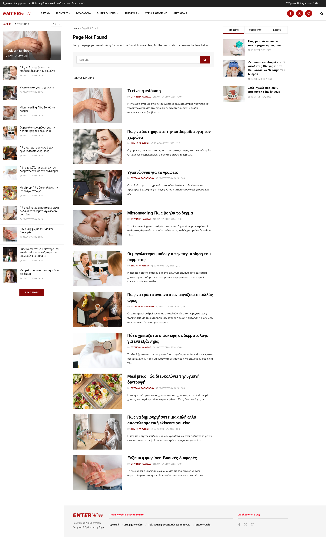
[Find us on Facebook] (290, 13)
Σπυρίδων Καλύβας (141, 97)
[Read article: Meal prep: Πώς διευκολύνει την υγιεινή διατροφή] (97, 391)
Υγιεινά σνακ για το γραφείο (37, 87)
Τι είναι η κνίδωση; (19, 51)
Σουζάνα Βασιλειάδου (142, 178)
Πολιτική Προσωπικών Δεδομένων (51, 3)
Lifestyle (130, 13)
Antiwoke (180, 13)
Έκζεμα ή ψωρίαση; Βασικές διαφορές (162, 458)
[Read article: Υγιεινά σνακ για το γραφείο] (97, 187)
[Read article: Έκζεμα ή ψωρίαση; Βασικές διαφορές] (97, 472)
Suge (101, 527)
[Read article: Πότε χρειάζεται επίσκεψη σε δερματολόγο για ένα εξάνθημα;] (97, 350)
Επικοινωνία (78, 3)
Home (76, 28)
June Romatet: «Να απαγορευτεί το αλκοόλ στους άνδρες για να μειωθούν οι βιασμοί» (39, 252)
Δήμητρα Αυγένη (140, 143)
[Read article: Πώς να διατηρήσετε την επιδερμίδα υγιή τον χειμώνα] (97, 146)
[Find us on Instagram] (308, 13)
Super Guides (106, 13)
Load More (32, 292)
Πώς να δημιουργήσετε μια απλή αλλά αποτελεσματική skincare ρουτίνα (39, 211)
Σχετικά (7, 3)
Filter (55, 24)
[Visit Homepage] (17, 13)
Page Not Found (90, 28)
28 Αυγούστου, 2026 (168, 306)
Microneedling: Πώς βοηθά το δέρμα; (160, 213)
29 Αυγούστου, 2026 (165, 97)
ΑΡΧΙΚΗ (45, 13)
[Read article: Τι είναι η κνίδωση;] (97, 105)
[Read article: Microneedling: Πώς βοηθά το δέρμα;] (97, 227)
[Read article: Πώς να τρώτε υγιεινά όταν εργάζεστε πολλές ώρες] (97, 309)
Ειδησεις (62, 13)
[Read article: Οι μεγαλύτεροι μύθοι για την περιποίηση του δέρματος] (97, 268)
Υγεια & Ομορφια (156, 13)
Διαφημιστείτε (22, 3)
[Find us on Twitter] (299, 13)
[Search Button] (321, 13)
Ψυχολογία (83, 13)
